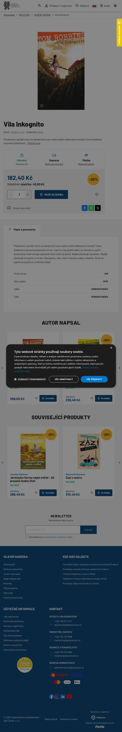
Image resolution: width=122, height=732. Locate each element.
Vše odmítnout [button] (64, 379)
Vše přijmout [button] (94, 379)
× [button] (111, 348)
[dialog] (61, 366)
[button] (30, 379)
